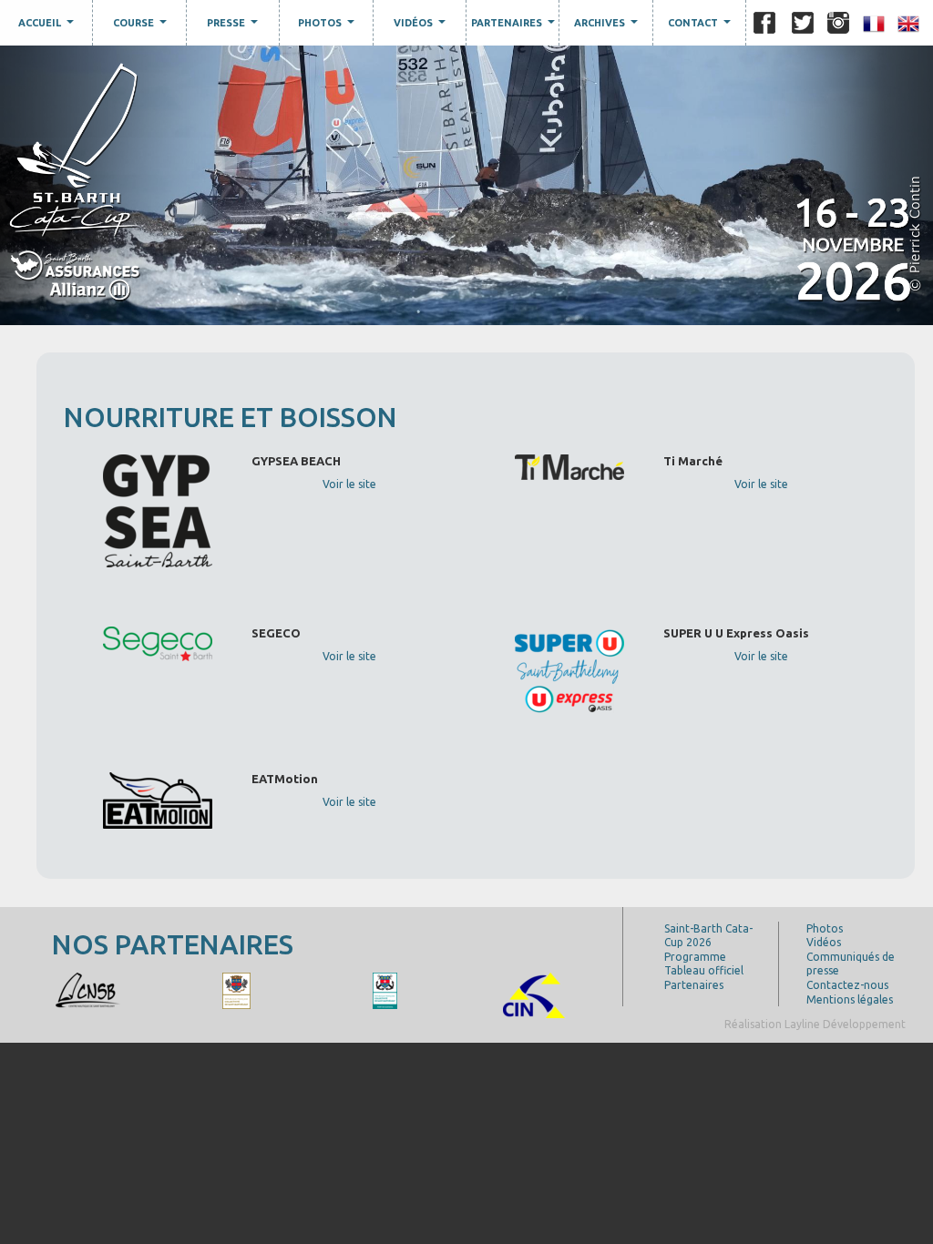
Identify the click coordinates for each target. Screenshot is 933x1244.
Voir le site (349, 484)
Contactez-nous (847, 985)
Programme (695, 957)
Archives (608, 26)
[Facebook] (764, 23)
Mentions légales (849, 999)
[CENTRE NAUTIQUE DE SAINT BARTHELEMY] (88, 989)
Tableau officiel (703, 970)
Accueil (48, 26)
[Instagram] (838, 23)
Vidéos (422, 26)
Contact (701, 26)
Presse (234, 26)
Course (142, 26)
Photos (328, 26)
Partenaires (515, 26)
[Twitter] (803, 23)
